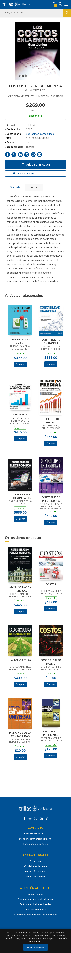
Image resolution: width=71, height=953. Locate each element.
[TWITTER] (35, 818)
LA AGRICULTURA (20, 660)
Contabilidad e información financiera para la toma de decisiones (20, 416)
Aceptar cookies (35, 947)
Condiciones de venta (35, 866)
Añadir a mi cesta (37, 165)
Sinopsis (15, 187)
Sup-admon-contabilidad (40, 134)
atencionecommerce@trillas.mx (35, 838)
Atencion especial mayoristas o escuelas (35, 914)
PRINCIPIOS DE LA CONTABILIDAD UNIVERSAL (20, 734)
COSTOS (51, 584)
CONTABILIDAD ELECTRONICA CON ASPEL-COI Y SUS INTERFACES (20, 496)
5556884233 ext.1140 (35, 833)
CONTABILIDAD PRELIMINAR (50, 733)
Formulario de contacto (35, 844)
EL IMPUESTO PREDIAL (50, 420)
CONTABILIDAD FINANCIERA (50, 341)
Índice (34, 187)
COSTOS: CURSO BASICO (50, 662)
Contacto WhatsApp (35, 909)
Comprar (20, 364)
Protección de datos (35, 871)
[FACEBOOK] (24, 818)
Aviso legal (35, 861)
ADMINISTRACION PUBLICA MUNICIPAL (20, 589)
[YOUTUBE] (41, 818)
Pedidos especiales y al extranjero (35, 899)
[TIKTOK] (46, 818)
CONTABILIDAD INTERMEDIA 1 (50, 499)
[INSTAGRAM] (29, 818)
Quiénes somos (35, 894)
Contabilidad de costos (20, 341)
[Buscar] (67, 13)
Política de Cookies (35, 876)
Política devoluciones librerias (35, 904)
